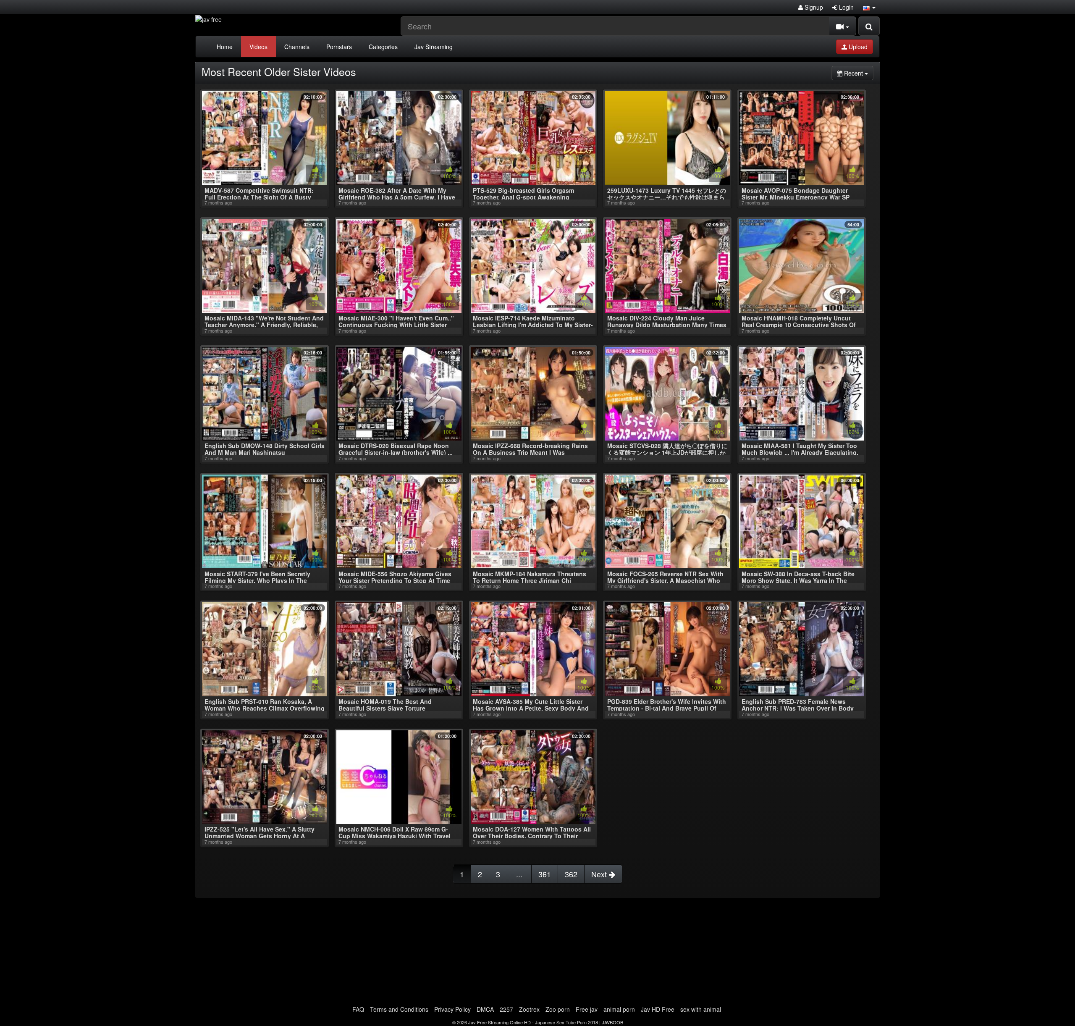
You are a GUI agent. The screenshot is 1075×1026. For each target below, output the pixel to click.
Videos (258, 46)
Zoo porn (557, 1009)
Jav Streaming (433, 46)
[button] (869, 7)
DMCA (485, 1009)
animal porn (619, 1009)
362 (571, 874)
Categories (383, 46)
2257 (506, 1009)
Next (600, 874)
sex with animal (700, 1009)
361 (544, 874)
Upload (857, 46)
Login (845, 7)
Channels (296, 46)
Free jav (587, 1009)
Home (225, 46)
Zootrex (529, 1009)
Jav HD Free (657, 1009)
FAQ (358, 1009)
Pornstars (339, 46)
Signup (813, 7)
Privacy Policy (452, 1009)
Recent (857, 72)
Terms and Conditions (399, 1009)
